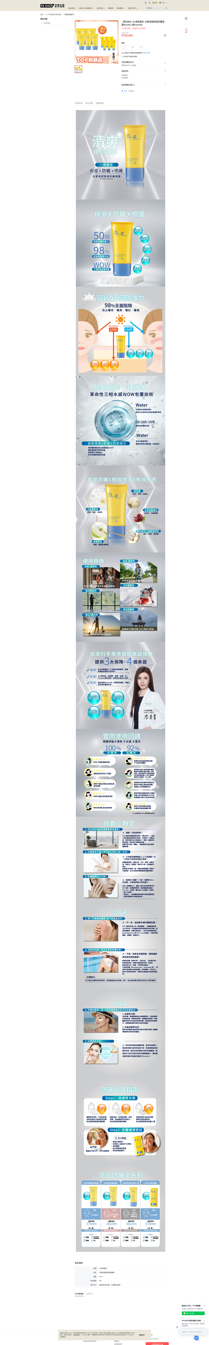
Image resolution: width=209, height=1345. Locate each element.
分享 (125, 91)
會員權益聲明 (118, 1344)
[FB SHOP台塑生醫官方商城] (52, 5)
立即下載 (147, 53)
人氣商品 (186, 31)
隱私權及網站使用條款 (89, 1341)
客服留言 (116, 1341)
